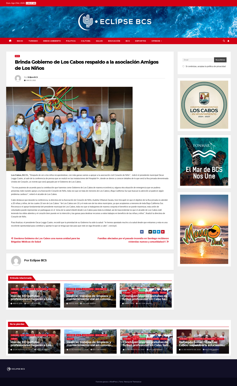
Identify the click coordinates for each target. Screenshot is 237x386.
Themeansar (136, 382)
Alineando (15, 289)
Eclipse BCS (33, 77)
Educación (114, 41)
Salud (99, 41)
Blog (17, 56)
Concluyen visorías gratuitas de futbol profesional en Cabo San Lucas (144, 299)
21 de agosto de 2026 (135, 349)
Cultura (85, 41)
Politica (71, 41)
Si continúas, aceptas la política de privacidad (205, 66)
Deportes (140, 41)
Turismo (33, 41)
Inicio (20, 41)
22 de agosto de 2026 (23, 349)
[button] (224, 41)
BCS (128, 41)
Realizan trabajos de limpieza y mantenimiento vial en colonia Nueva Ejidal (88, 299)
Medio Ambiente (52, 41)
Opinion (156, 41)
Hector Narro (33, 303)
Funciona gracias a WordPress (107, 382)
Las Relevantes (41, 289)
